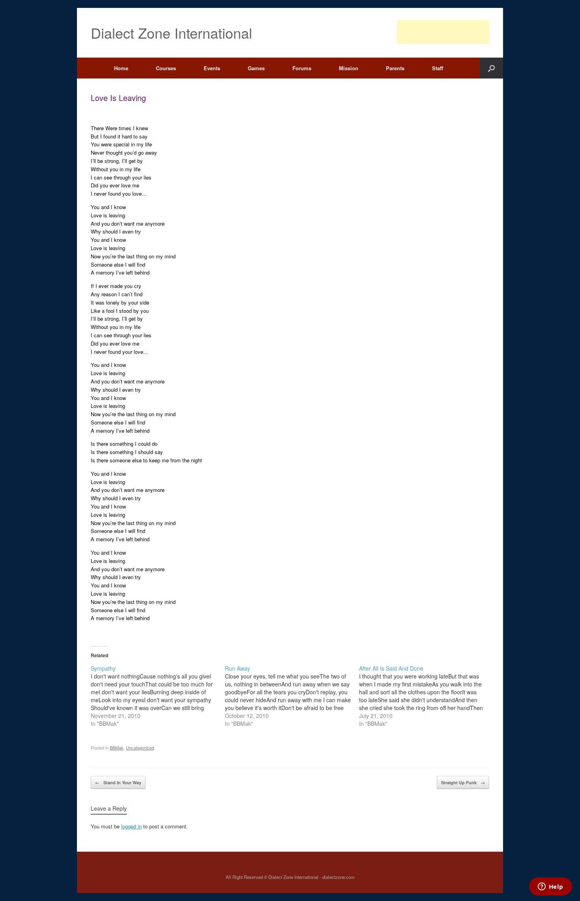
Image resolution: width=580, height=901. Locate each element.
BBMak (116, 747)
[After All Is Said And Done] (426, 695)
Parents (395, 68)
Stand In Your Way (118, 782)
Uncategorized (140, 747)
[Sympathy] (158, 695)
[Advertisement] (443, 32)
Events (212, 68)
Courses (166, 68)
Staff (437, 68)
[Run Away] (292, 695)
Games (256, 68)
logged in (131, 826)
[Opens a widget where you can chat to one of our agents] (550, 887)
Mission (348, 68)
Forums (301, 68)
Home (121, 68)
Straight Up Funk (463, 782)
